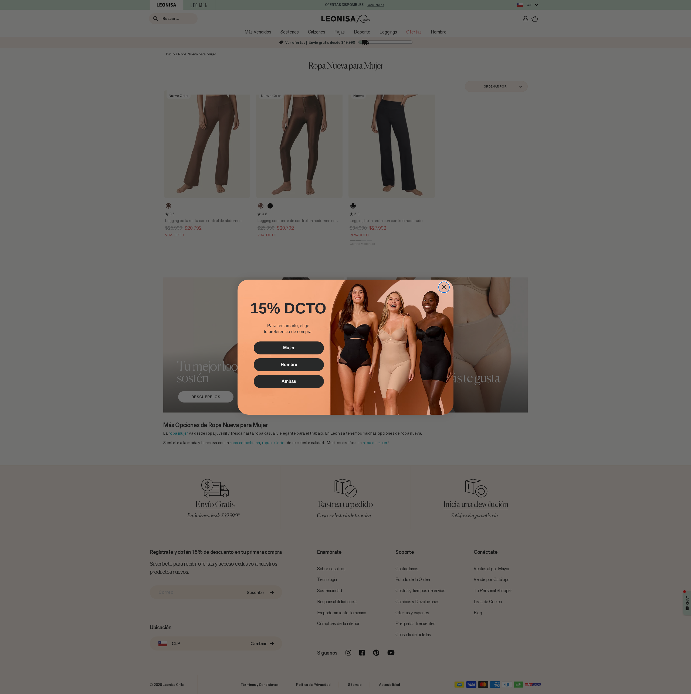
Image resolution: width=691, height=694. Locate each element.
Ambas (289, 381)
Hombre (289, 364)
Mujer (288, 348)
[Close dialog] (444, 287)
